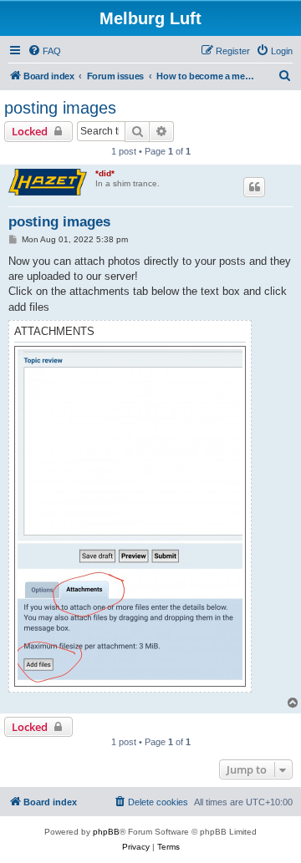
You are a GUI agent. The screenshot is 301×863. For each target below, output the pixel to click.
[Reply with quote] (254, 187)
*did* (105, 173)
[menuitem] (44, 51)
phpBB (106, 831)
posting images (60, 108)
